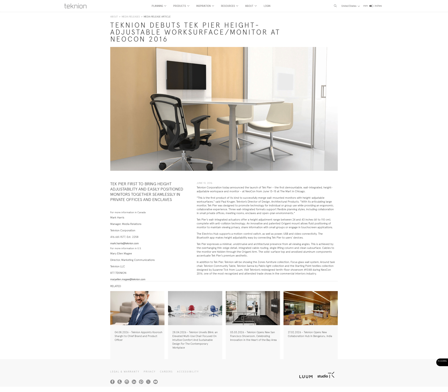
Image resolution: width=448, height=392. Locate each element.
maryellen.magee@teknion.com (127, 279)
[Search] (335, 6)
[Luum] (304, 374)
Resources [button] (228, 6)
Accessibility (188, 371)
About (114, 16)
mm (365, 5)
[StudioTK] (325, 374)
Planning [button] (158, 6)
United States (349, 6)
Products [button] (180, 6)
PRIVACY (150, 371)
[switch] (371, 6)
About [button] (249, 6)
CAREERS (166, 371)
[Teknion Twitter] (148, 382)
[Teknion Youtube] (155, 382)
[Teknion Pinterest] (141, 382)
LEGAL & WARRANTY (124, 371)
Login (267, 6)
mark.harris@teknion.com (124, 243)
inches (378, 5)
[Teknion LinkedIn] (134, 382)
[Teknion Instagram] (127, 382)
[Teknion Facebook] (112, 382)
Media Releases (131, 16)
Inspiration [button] (203, 6)
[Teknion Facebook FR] (119, 382)
